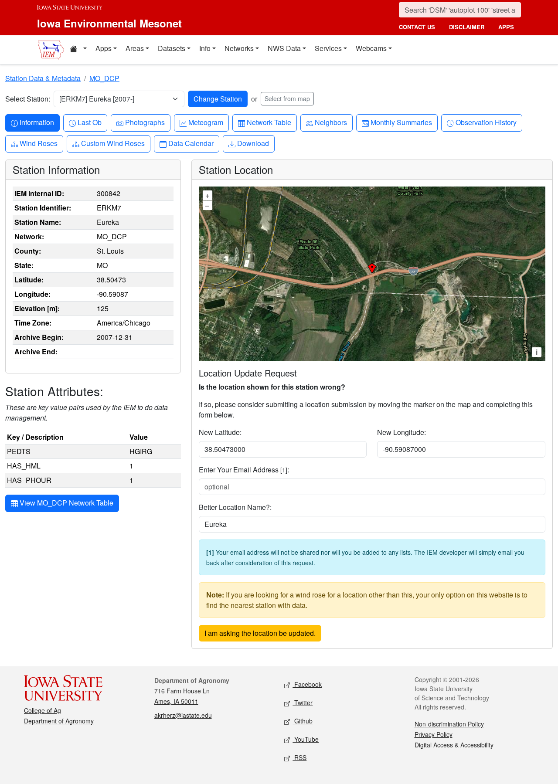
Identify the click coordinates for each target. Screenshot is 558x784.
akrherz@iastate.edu (183, 715)
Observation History (486, 122)
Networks (239, 48)
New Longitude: (401, 432)
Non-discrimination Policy (449, 724)
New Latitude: (220, 432)
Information (36, 122)
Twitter (303, 702)
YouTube (306, 739)
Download (253, 143)
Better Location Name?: (235, 507)
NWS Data (284, 48)
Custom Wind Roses (113, 143)
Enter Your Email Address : (244, 470)
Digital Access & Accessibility (454, 744)
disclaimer (466, 27)
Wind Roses (38, 143)
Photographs (145, 122)
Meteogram (205, 122)
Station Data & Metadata (43, 78)
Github (303, 720)
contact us (417, 27)
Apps (103, 48)
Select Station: (27, 99)
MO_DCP (104, 78)
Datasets (171, 48)
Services (328, 48)
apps (506, 27)
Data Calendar (191, 143)
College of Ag (42, 710)
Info (205, 48)
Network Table (268, 122)
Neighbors (330, 122)
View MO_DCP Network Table (65, 503)
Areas (135, 48)
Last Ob (89, 122)
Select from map (287, 98)
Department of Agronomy (59, 720)
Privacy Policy (434, 734)
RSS (299, 757)
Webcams (371, 48)
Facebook (307, 684)
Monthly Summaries (401, 122)
